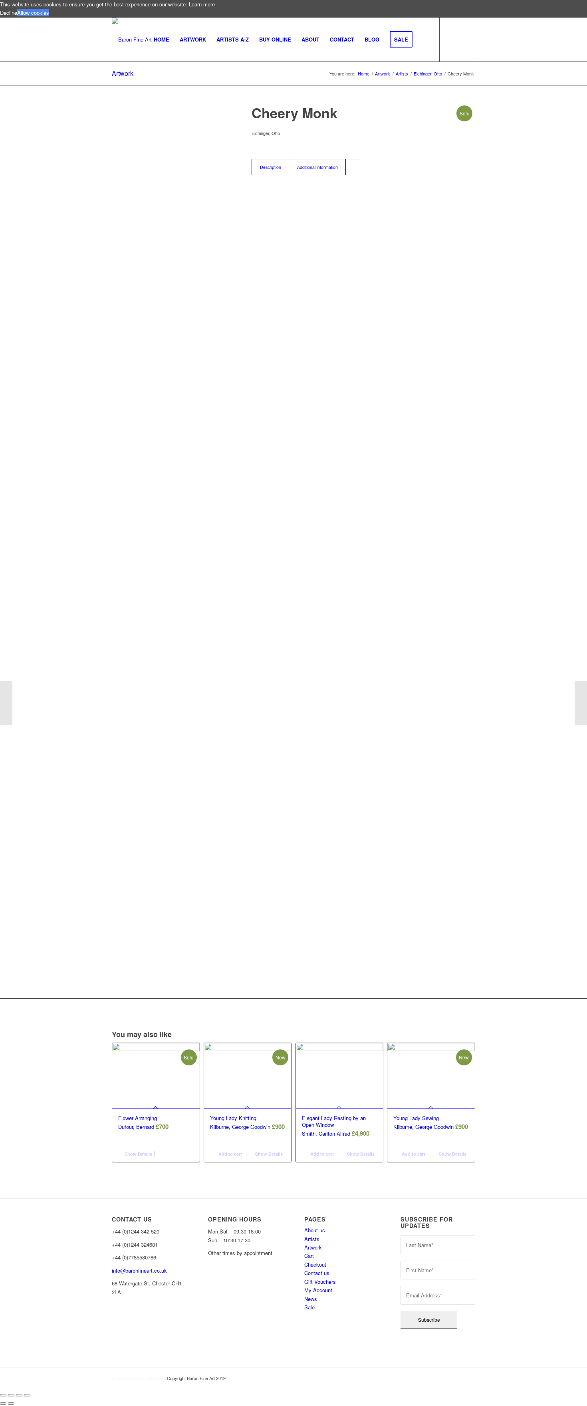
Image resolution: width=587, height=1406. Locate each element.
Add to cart (229, 1154)
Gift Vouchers (320, 1281)
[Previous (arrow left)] (3, 1403)
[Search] (425, 39)
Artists (311, 1239)
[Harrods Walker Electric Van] (6, 703)
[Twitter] (112, 1340)
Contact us (316, 1273)
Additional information (317, 167)
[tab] (270, 167)
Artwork (122, 73)
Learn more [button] (202, 4)
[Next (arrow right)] (11, 1403)
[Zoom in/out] (27, 1395)
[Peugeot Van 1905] (581, 703)
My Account (318, 1290)
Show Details (137, 1154)
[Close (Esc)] (3, 1395)
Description (270, 167)
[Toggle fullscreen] (19, 1395)
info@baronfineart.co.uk (139, 1270)
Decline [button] (8, 12)
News (310, 1299)
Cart (309, 1255)
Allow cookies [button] (33, 12)
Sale (309, 1307)
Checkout (315, 1264)
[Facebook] (112, 1319)
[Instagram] (112, 1329)
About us (314, 1230)
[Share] (11, 1395)
